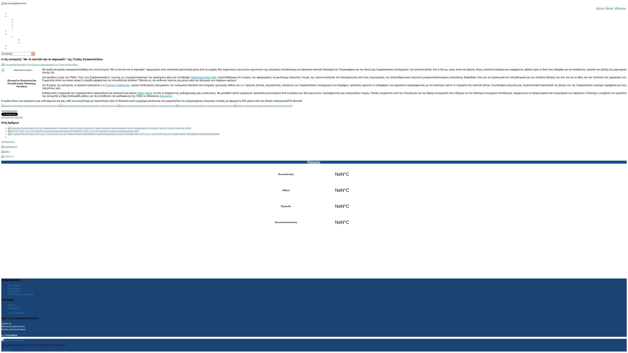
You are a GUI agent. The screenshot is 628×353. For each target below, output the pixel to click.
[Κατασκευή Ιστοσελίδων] (13, 340)
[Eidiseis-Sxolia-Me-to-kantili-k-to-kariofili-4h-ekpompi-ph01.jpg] (30, 106)
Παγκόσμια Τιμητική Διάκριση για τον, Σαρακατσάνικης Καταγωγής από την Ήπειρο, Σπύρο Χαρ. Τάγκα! (146, 128)
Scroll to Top (6, 350)
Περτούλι (314, 206)
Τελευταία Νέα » (8, 142)
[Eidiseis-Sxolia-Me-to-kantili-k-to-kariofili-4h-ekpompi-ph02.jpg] (89, 106)
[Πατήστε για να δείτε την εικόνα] (39, 65)
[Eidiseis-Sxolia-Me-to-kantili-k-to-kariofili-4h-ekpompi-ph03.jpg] (147, 106)
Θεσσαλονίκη (314, 174)
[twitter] (609, 8)
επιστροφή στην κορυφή (12, 117)
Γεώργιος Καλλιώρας (117, 85)
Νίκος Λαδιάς (145, 93)
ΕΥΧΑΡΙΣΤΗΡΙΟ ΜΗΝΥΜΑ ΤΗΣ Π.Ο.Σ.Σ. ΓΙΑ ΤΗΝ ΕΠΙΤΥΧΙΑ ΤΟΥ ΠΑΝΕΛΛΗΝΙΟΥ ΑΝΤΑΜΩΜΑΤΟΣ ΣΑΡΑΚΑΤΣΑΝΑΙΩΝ (167, 134)
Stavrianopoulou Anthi (204, 77)
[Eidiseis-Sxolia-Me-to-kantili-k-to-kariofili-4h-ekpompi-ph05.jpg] (263, 106)
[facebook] (620, 8)
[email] (600, 8)
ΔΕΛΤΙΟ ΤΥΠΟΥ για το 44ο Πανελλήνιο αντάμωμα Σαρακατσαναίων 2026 (107, 131)
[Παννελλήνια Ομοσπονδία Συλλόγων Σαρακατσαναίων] (9, 147)
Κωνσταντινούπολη (314, 222)
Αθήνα (314, 190)
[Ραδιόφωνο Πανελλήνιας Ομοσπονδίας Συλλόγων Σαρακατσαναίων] (5, 152)
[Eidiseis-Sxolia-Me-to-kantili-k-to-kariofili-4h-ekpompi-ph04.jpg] (205, 106)
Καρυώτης (166, 96)
